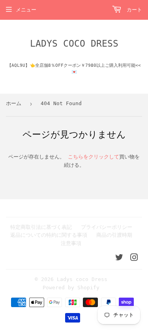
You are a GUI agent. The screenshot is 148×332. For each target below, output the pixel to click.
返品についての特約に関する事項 (48, 235)
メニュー (26, 10)
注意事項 (71, 243)
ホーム (13, 103)
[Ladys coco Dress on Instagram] (134, 259)
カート (133, 10)
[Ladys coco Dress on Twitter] (119, 259)
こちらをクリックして (93, 157)
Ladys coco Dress (74, 43)
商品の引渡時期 (114, 235)
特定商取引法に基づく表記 (41, 227)
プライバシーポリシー (106, 227)
